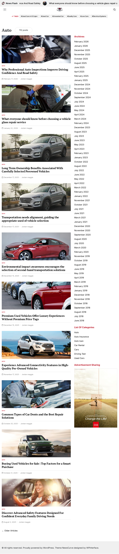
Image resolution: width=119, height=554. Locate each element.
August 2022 (80, 166)
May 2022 (79, 179)
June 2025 (79, 67)
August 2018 (80, 312)
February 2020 (81, 252)
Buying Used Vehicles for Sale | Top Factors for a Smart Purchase (36, 465)
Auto (3, 65)
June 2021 (79, 213)
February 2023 (81, 153)
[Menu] (5, 9)
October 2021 (81, 204)
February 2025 (81, 76)
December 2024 (82, 84)
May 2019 (79, 273)
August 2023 (80, 131)
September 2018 (82, 307)
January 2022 (81, 196)
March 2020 (80, 247)
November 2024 (82, 89)
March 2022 (80, 187)
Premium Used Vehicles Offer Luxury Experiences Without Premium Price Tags (33, 317)
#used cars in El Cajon (29, 16)
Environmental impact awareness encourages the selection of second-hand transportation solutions (33, 268)
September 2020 (82, 235)
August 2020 (80, 239)
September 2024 (82, 97)
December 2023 (82, 127)
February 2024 (81, 123)
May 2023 (79, 144)
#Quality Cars (72, 16)
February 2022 (81, 192)
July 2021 (78, 209)
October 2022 (81, 162)
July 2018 (78, 316)
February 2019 (81, 286)
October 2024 (81, 93)
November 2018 (82, 299)
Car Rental (79, 345)
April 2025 (79, 71)
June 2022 (79, 174)
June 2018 (79, 320)
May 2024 (79, 110)
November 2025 (82, 54)
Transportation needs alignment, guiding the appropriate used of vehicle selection (30, 218)
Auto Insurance (81, 336)
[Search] (114, 9)
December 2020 (82, 226)
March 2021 (80, 217)
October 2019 (81, 260)
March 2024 (80, 119)
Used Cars (79, 358)
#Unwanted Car (58, 16)
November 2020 (82, 230)
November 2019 (82, 256)
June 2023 (79, 140)
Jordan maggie (26, 79)
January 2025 (81, 80)
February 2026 (81, 41)
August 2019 (80, 265)
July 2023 (79, 136)
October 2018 (81, 303)
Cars (76, 349)
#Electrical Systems (99, 16)
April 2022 (79, 183)
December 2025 (82, 50)
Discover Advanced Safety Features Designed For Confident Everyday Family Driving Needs (33, 514)
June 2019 (79, 269)
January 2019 (80, 290)
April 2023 (79, 149)
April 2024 (79, 114)
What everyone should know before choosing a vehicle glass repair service (70, 3)
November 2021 (82, 200)
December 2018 (82, 295)
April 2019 (79, 277)
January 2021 (80, 222)
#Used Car (45, 16)
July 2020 (79, 243)
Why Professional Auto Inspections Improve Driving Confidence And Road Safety (35, 71)
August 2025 (80, 63)
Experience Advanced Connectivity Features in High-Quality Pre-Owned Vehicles (35, 366)
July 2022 (79, 170)
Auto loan (78, 341)
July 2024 (79, 101)
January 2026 (81, 46)
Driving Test (80, 354)
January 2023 (81, 157)
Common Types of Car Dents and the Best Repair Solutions (32, 416)
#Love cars (84, 16)
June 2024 (79, 106)
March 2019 (80, 282)
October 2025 (81, 59)
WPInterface (92, 548)
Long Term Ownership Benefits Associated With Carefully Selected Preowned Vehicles (32, 169)
